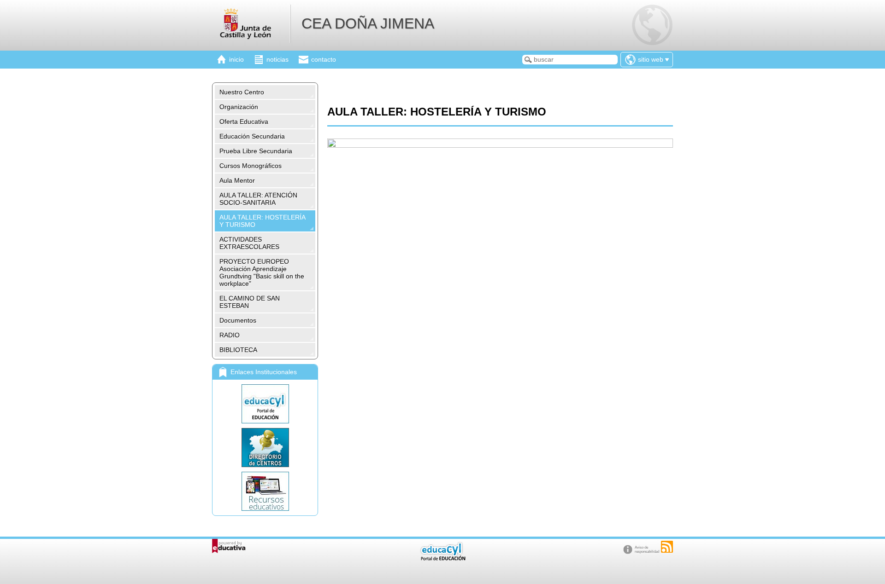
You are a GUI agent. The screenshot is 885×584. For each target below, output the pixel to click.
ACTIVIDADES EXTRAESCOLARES (249, 243)
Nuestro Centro (241, 92)
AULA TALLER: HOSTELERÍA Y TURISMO (262, 221)
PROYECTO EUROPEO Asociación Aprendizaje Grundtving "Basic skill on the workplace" (261, 272)
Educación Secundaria (252, 136)
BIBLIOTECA (238, 349)
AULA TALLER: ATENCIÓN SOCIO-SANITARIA (258, 198)
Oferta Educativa (243, 121)
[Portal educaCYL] (265, 403)
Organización (238, 106)
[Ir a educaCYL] (442, 558)
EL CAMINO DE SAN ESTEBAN (249, 302)
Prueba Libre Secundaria (255, 151)
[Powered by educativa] (229, 546)
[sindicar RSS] (667, 547)
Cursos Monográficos (250, 165)
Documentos (237, 320)
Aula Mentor (237, 180)
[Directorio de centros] (265, 447)
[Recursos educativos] (265, 491)
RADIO (229, 335)
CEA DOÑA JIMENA (367, 23)
